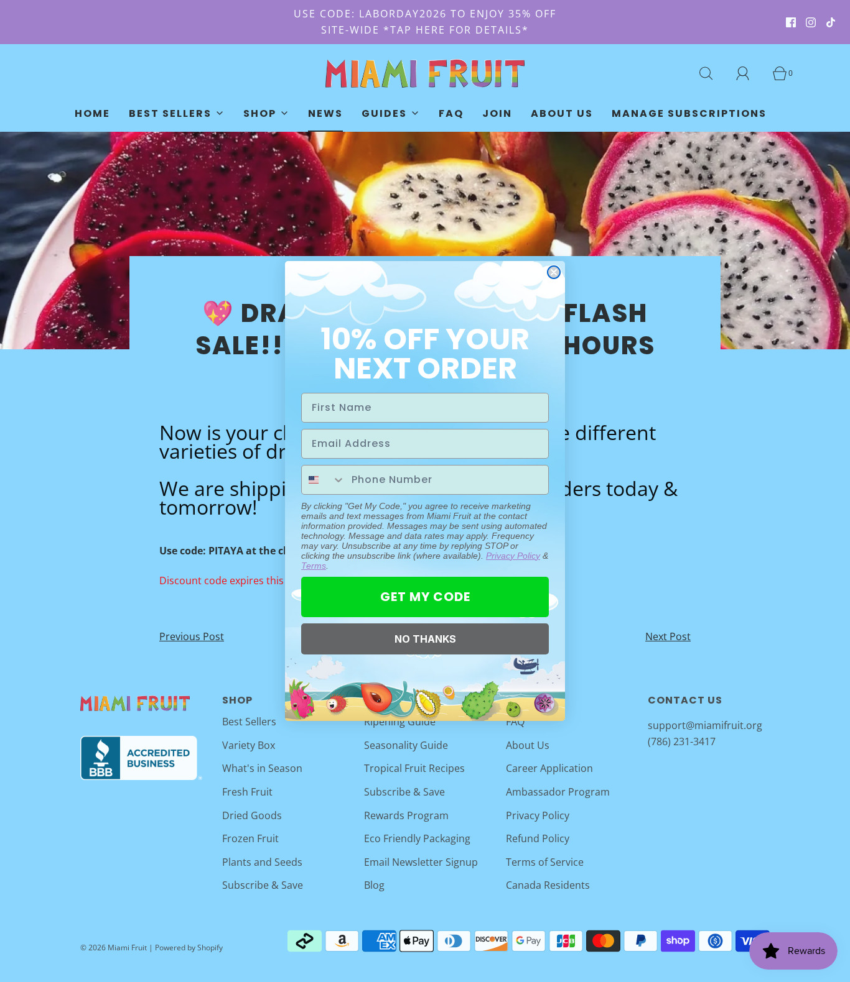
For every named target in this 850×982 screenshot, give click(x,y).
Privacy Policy (513, 556)
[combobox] (323, 480)
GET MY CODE (425, 596)
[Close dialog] (554, 272)
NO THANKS (425, 639)
